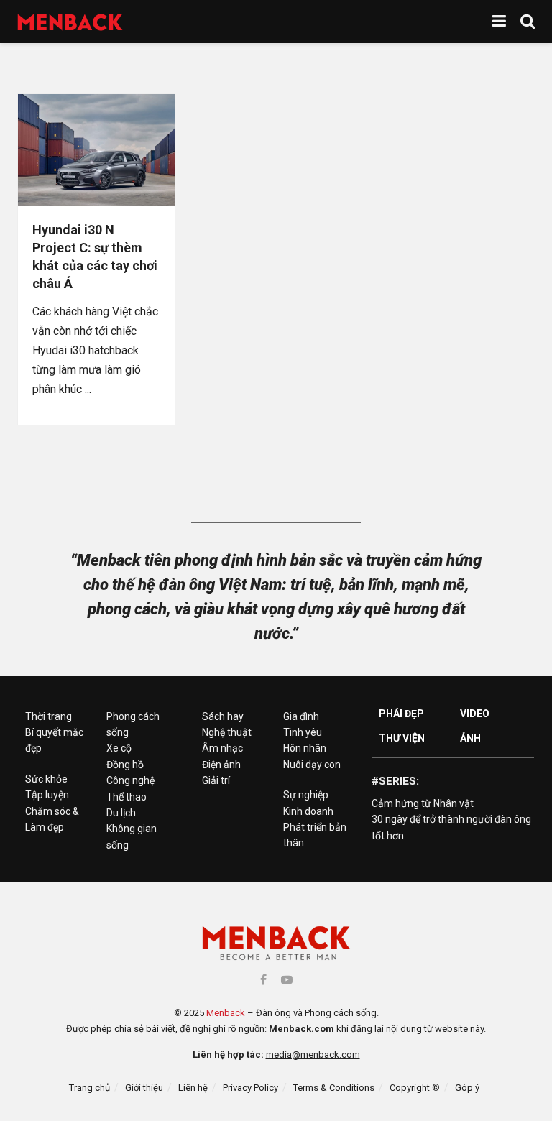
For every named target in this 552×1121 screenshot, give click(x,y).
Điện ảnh (221, 764)
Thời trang (48, 716)
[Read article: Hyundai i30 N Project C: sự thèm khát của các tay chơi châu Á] (96, 150)
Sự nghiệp (305, 795)
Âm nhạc (222, 748)
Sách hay (223, 716)
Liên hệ (193, 1087)
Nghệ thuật (227, 732)
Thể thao (126, 797)
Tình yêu (302, 732)
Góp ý (467, 1087)
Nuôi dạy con (312, 764)
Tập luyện (47, 795)
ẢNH (470, 738)
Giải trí (216, 780)
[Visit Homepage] (70, 22)
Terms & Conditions (333, 1087)
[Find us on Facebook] (263, 980)
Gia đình (301, 716)
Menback (225, 1012)
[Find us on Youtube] (287, 980)
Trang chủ (89, 1087)
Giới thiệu (144, 1087)
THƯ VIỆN (402, 738)
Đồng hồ (125, 764)
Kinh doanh (308, 811)
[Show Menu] (499, 21)
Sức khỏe (46, 779)
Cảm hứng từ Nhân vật (423, 803)
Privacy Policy (250, 1087)
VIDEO (474, 713)
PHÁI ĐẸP (401, 713)
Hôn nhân (304, 748)
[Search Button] (527, 21)
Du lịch (121, 812)
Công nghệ (130, 780)
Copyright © (415, 1087)
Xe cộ (119, 748)
